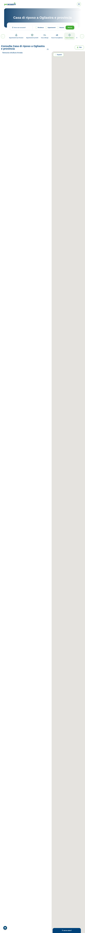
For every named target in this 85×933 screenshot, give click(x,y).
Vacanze (61, 27)
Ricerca (70, 27)
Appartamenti (52, 27)
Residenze (41, 27)
